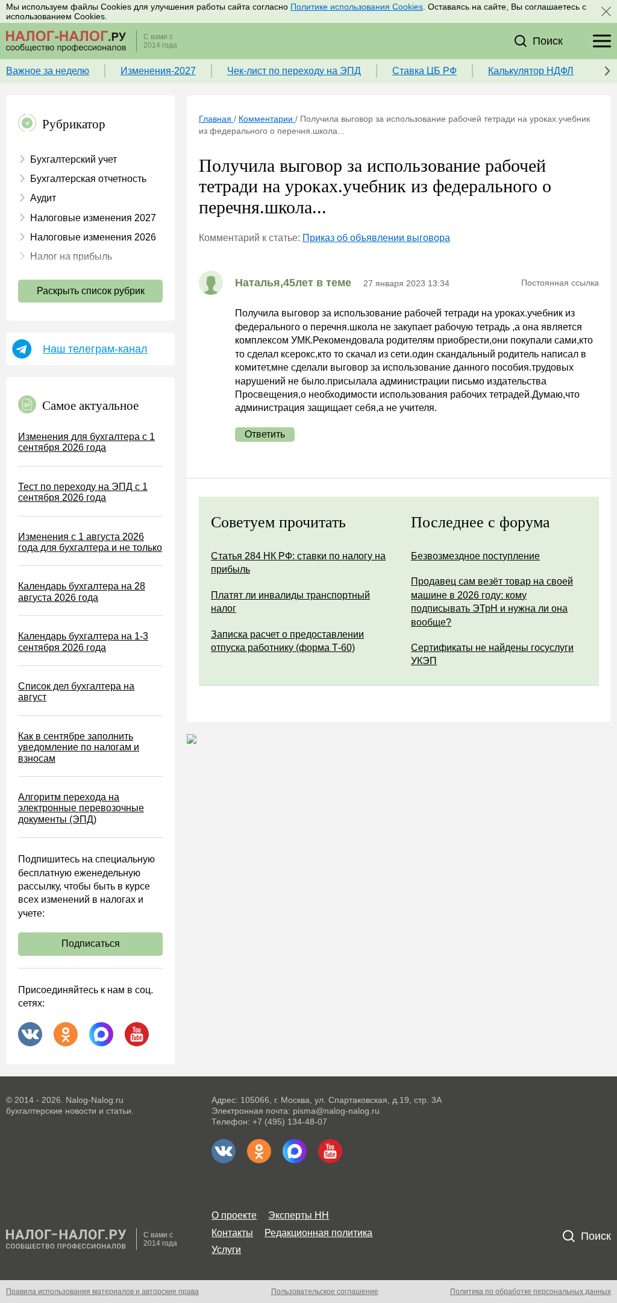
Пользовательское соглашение (324, 1291)
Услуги (226, 1250)
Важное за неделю (47, 71)
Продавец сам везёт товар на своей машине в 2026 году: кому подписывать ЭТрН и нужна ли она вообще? (492, 601)
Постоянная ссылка (560, 282)
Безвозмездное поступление (475, 556)
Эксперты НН (298, 1215)
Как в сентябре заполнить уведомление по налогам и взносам (78, 747)
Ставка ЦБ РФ (424, 71)
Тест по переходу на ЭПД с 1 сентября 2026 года (83, 492)
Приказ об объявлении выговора (376, 238)
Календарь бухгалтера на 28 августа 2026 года (81, 591)
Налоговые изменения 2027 (93, 218)
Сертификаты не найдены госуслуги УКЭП (492, 654)
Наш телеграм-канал (95, 349)
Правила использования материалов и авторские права (102, 1291)
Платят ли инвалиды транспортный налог (290, 602)
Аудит (43, 198)
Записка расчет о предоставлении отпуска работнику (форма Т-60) (287, 641)
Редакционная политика (318, 1233)
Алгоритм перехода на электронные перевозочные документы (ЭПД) (81, 808)
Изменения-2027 (158, 71)
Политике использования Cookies (356, 6)
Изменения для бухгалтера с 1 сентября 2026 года (86, 442)
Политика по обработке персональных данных (530, 1291)
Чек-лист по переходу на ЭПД (294, 71)
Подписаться (90, 943)
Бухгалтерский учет (73, 159)
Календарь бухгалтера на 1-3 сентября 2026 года (83, 641)
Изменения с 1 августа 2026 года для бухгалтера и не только (90, 542)
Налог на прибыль (71, 256)
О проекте (234, 1215)
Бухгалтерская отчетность (88, 179)
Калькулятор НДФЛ (531, 71)
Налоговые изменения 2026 (93, 237)
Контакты (232, 1233)
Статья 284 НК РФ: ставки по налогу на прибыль (298, 562)
